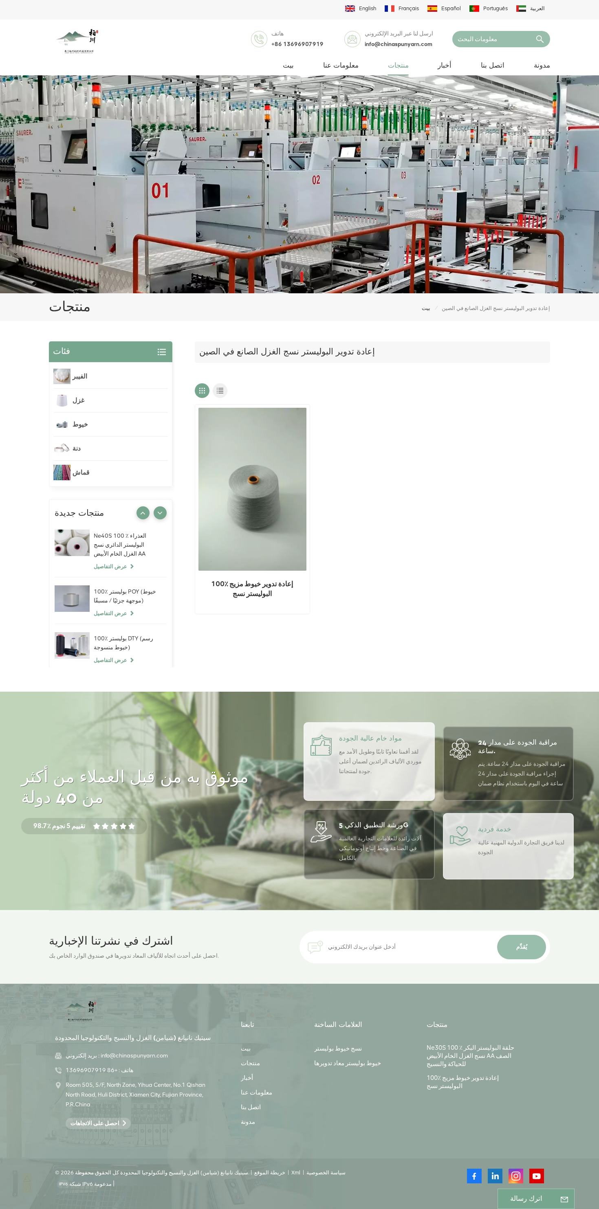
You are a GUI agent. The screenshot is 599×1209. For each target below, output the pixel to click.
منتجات (398, 65)
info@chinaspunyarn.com (398, 44)
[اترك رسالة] (564, 1199)
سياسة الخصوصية (326, 1172)
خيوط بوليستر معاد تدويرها (347, 1063)
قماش (81, 472)
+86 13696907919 (297, 44)
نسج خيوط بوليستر (338, 1048)
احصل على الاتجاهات (94, 1123)
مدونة (542, 65)
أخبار (444, 65)
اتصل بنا (492, 65)
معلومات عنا (341, 65)
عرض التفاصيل (110, 566)
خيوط (80, 424)
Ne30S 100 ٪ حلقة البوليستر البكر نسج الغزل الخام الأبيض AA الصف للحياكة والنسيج (470, 1056)
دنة (77, 448)
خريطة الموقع (269, 1172)
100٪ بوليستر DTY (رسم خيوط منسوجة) (123, 643)
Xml (295, 1172)
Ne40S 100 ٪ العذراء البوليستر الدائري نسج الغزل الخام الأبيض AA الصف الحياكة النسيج (120, 545)
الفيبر (80, 376)
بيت (288, 65)
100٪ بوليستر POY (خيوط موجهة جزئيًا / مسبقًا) (125, 596)
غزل (78, 400)
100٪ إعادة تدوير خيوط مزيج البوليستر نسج (252, 589)
